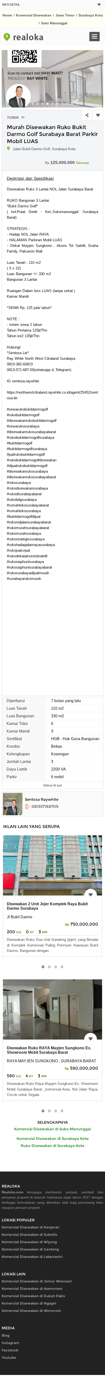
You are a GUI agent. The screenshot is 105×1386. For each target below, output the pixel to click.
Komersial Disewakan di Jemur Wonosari (37, 1281)
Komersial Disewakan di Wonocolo (31, 1310)
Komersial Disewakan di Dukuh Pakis (33, 1296)
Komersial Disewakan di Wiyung (29, 1242)
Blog (6, 1335)
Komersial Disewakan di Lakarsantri (32, 1256)
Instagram (10, 1343)
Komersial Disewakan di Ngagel (29, 1303)
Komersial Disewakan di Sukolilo (29, 1234)
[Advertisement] (52, 636)
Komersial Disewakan (34, 15)
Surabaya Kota (90, 15)
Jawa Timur (64, 15)
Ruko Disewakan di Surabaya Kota (52, 1145)
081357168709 (45, 806)
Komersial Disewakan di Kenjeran (30, 1227)
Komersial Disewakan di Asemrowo (32, 1288)
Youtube (9, 1357)
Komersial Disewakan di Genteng (30, 1249)
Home (7, 15)
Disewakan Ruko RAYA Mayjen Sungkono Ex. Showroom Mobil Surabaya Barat (49, 1050)
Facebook (10, 1350)
